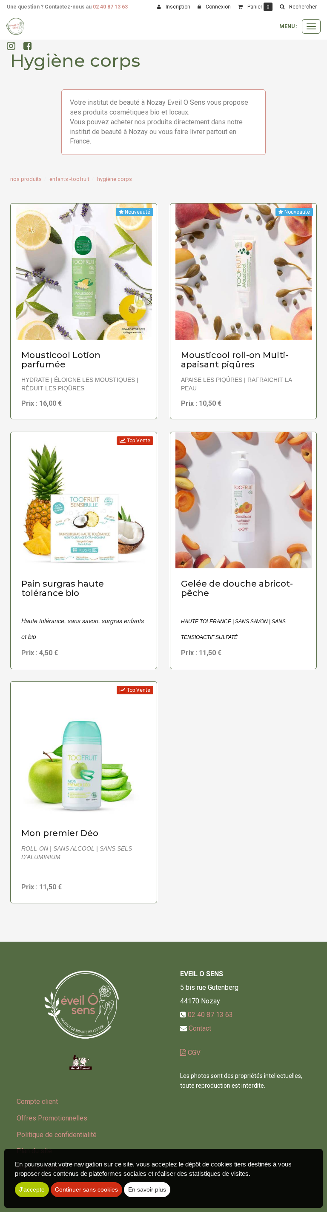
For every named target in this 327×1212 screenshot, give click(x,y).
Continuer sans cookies (86, 1189)
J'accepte (32, 1189)
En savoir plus (85, 325)
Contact (200, 1028)
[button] (298, 7)
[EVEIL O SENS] (15, 26)
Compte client (37, 1101)
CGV (193, 1053)
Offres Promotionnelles (52, 1118)
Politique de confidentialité (57, 1135)
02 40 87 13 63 (110, 7)
